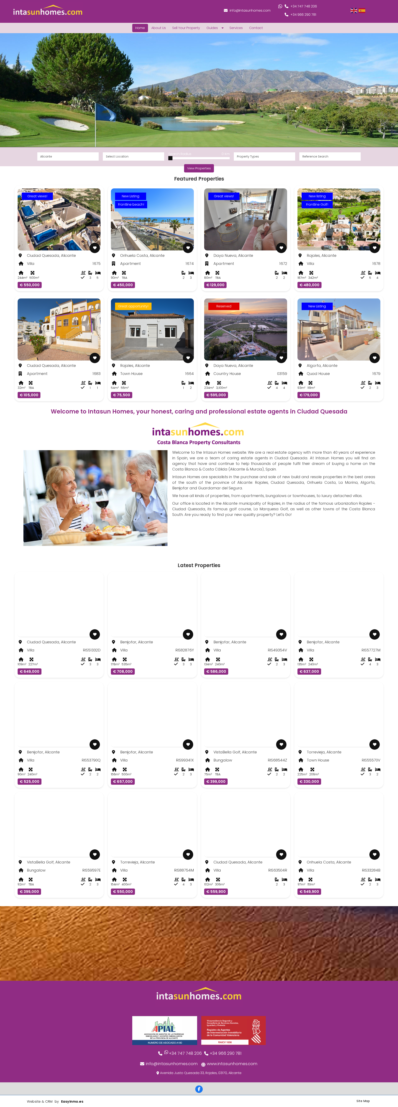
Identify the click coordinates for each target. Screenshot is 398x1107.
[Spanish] (362, 10)
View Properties (199, 168)
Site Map (363, 1101)
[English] (354, 10)
